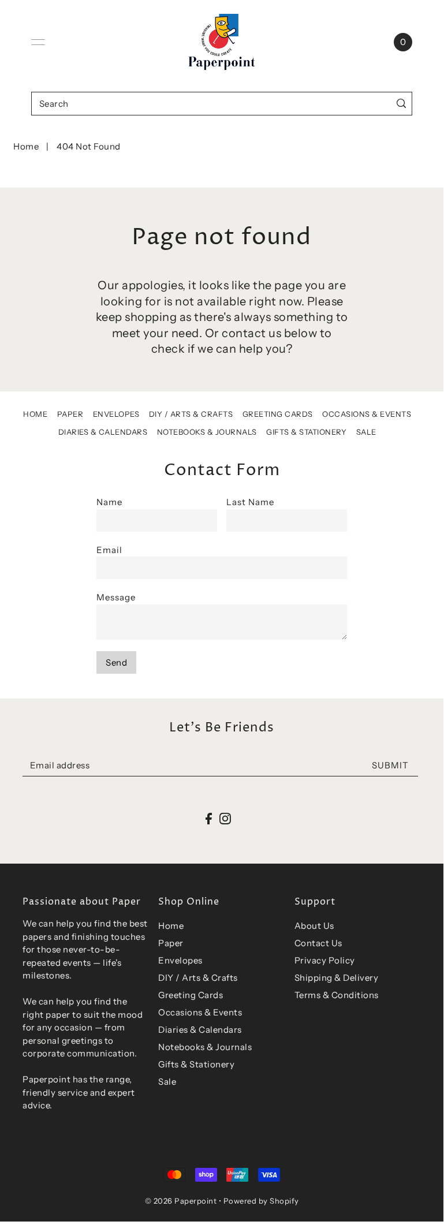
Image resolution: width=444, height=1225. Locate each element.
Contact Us (318, 943)
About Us (314, 925)
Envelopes (116, 414)
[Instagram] (225, 818)
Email (109, 549)
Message (116, 597)
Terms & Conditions (336, 994)
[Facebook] (209, 818)
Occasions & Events (366, 414)
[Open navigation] (38, 42)
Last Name (250, 501)
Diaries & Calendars (103, 431)
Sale (366, 431)
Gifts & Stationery (306, 431)
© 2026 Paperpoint (181, 1200)
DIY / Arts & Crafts (191, 414)
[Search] (401, 103)
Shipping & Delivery (336, 977)
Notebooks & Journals (207, 431)
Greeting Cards (277, 414)
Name (109, 501)
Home (26, 146)
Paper (70, 414)
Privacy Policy (324, 960)
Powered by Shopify (261, 1200)
